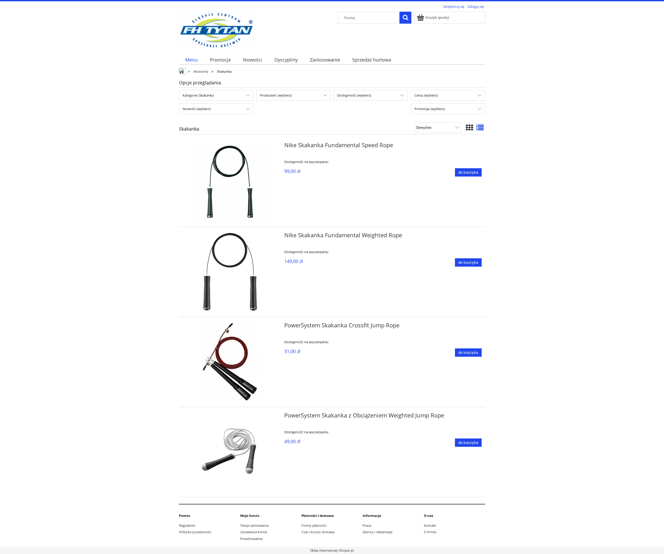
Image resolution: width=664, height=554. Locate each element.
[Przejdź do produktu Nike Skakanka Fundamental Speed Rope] (230, 182)
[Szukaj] (405, 18)
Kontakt (430, 525)
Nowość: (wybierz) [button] (197, 108)
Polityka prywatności (195, 532)
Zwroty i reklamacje (377, 532)
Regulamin (187, 525)
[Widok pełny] (480, 127)
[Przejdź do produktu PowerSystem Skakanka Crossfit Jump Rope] (230, 362)
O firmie (430, 532)
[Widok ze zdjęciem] (469, 127)
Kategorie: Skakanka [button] (198, 95)
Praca (367, 525)
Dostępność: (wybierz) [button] (354, 95)
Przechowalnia (251, 538)
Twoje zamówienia (254, 525)
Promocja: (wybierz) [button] (429, 108)
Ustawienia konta (253, 532)
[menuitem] (191, 59)
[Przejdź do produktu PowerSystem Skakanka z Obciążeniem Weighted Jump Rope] (230, 452)
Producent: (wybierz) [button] (276, 95)
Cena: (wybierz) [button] (426, 95)
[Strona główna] (216, 29)
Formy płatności (313, 525)
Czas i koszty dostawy (318, 532)
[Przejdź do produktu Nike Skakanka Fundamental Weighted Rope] (230, 272)
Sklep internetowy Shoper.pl (332, 550)
